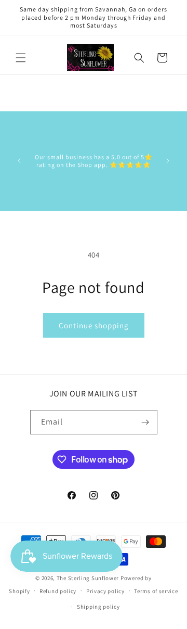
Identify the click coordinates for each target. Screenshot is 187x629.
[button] (20, 57)
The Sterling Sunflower (88, 578)
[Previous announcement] (19, 160)
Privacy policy (105, 591)
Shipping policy (98, 606)
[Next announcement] (167, 160)
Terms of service (156, 591)
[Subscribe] (145, 422)
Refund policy (57, 591)
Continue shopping (94, 325)
